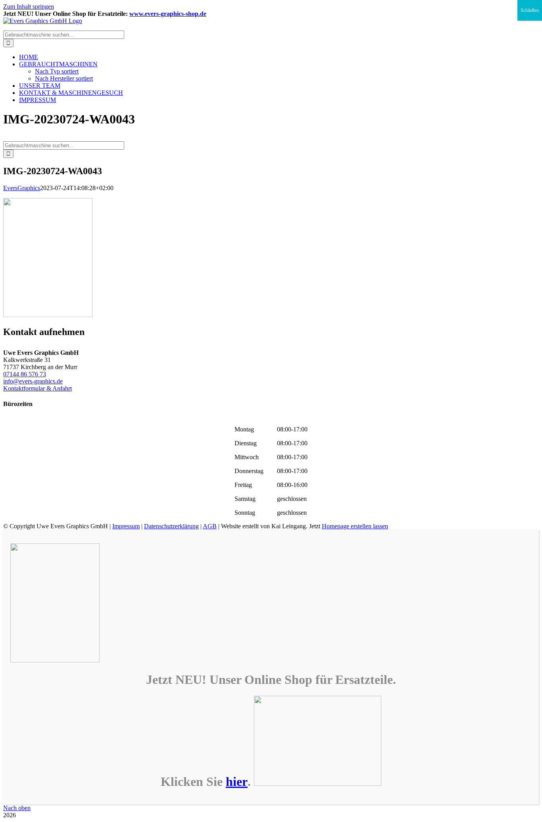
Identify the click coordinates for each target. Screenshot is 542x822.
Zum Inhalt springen (28, 6)
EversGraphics (21, 188)
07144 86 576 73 (24, 374)
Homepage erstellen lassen (355, 526)
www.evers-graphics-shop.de (167, 13)
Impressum (126, 526)
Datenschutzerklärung (171, 526)
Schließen (530, 10)
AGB (210, 526)
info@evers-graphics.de (33, 381)
